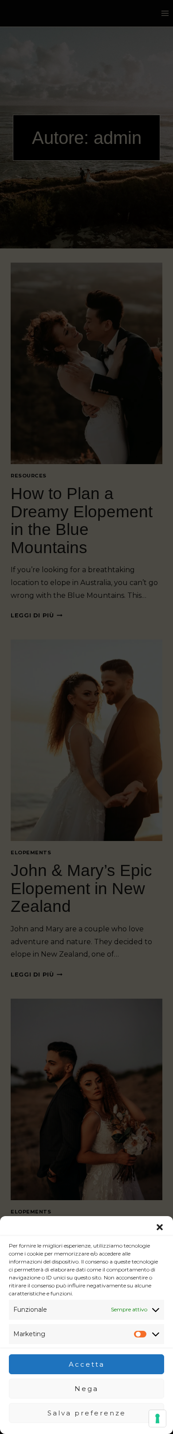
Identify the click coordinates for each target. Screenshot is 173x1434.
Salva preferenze (86, 1413)
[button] (159, 1227)
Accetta (87, 1364)
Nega (86, 1388)
